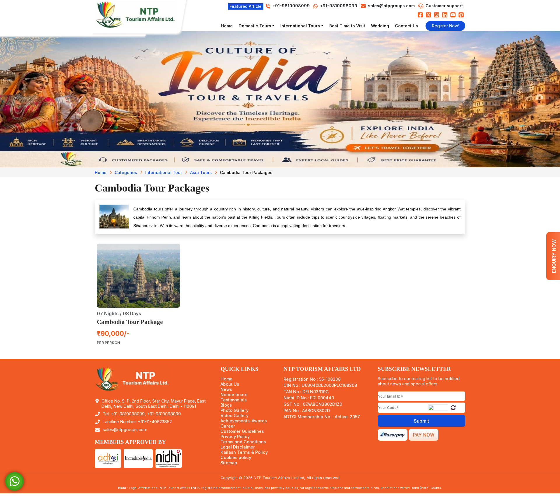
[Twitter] (428, 15)
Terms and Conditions (243, 441)
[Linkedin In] (445, 15)
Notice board (234, 394)
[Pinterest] (461, 15)
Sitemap (228, 462)
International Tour (163, 172)
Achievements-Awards (243, 421)
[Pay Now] (423, 434)
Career (227, 426)
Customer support (444, 5)
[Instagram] (437, 15)
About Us (229, 384)
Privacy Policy (235, 436)
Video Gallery (234, 415)
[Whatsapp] (14, 481)
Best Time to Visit (347, 25)
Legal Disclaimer (237, 447)
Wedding (380, 25)
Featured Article (246, 6)
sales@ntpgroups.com (391, 5)
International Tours (300, 25)
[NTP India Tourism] (138, 14)
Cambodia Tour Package (130, 321)
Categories (126, 172)
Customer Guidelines (242, 431)
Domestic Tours (255, 25)
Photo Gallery (234, 410)
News (226, 389)
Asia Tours (201, 172)
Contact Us (406, 25)
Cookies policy (235, 457)
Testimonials (233, 400)
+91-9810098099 (338, 5)
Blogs (226, 405)
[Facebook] (420, 15)
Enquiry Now (554, 256)
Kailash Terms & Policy (244, 452)
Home (227, 25)
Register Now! (445, 25)
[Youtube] (453, 15)
